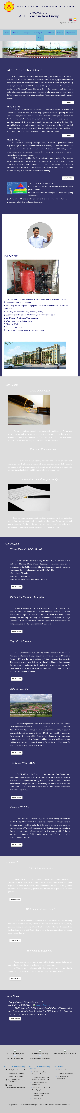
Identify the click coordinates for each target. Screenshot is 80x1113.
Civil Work (37, 1072)
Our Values (59, 1066)
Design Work (37, 1099)
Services (60, 33)
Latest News (50, 33)
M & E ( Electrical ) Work (42, 1079)
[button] (8, 49)
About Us (15, 33)
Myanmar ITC (66, 1105)
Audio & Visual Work (39, 1093)
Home (7, 33)
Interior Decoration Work (41, 1077)
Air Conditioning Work (40, 1088)
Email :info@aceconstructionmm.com (16, 1086)
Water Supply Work (38, 1090)
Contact (40, 38)
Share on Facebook (42, 1005)
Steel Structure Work (39, 1073)
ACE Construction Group (14, 1066)
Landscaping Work (38, 1083)
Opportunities (70, 33)
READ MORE (68, 103)
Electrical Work (36, 1085)
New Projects (38, 33)
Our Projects (26, 33)
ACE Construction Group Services (39, 1067)
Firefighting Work (37, 1095)
